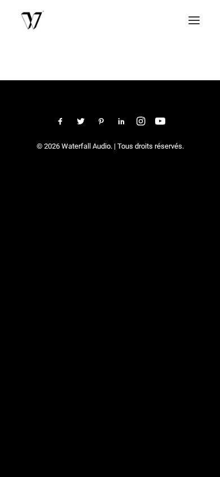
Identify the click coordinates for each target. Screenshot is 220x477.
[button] (194, 20)
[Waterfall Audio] (32, 20)
